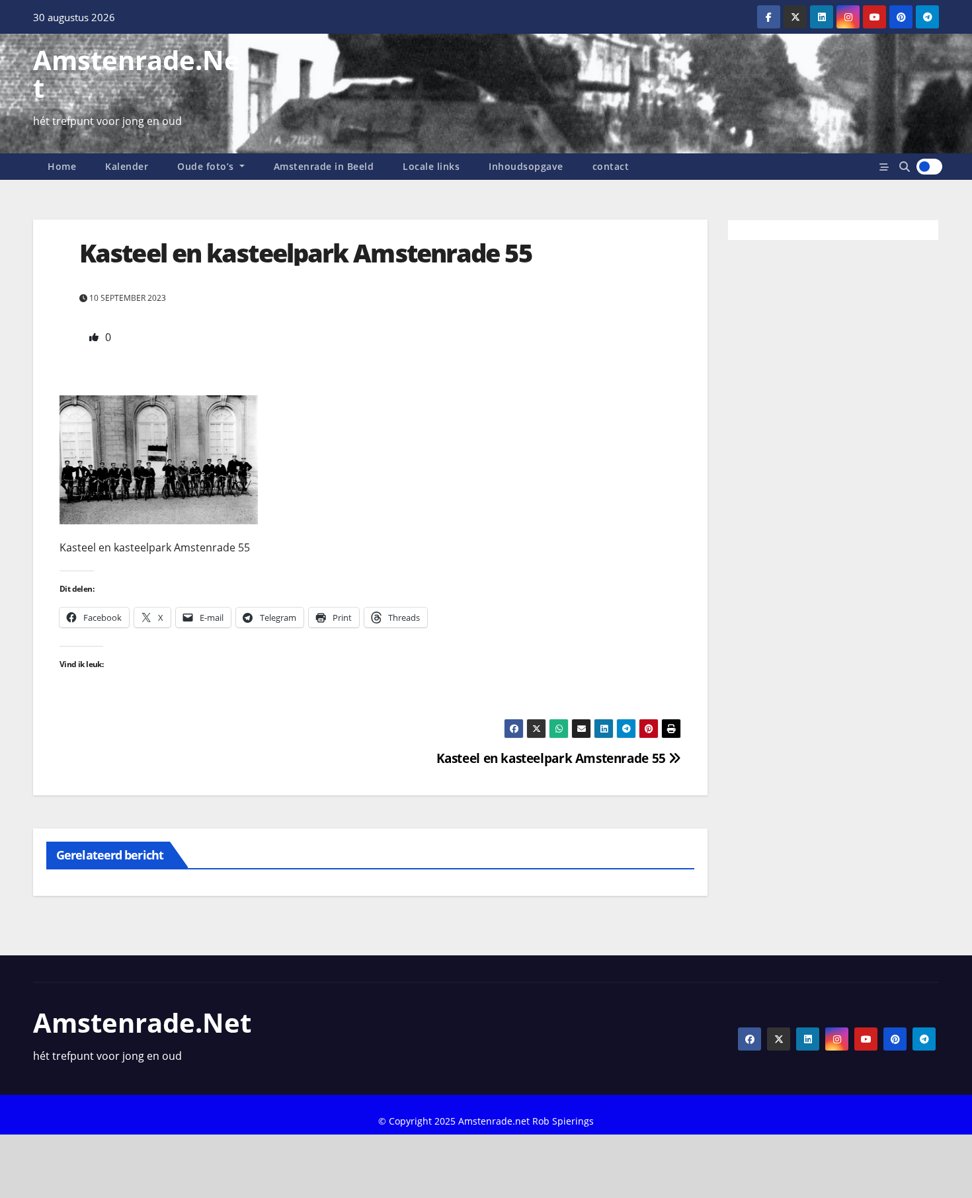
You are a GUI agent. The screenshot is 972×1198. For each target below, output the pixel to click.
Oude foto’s (207, 166)
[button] (904, 166)
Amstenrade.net (136, 74)
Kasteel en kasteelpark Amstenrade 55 (552, 758)
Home (62, 166)
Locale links (431, 166)
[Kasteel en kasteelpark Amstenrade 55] (159, 459)
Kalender (126, 166)
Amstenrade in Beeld (324, 166)
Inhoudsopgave (526, 166)
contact (610, 166)
